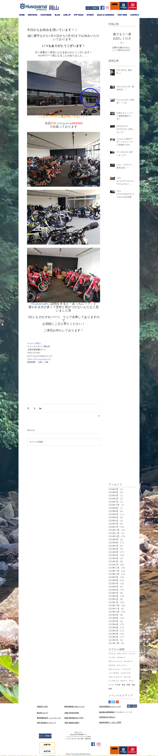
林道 (123, 685)
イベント (132, 654)
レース (111, 685)
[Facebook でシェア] (28, 408)
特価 (128, 685)
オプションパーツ (115, 661)
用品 (133, 685)
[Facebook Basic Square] (110, 702)
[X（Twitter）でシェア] (34, 408)
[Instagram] (107, 8)
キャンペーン (122, 665)
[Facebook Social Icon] (102, 8)
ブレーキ (127, 677)
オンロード (128, 661)
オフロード (121, 658)
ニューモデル (114, 673)
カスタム (112, 665)
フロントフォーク (115, 677)
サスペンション (115, 669)
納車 (110, 689)
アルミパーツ (122, 654)
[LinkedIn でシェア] (40, 408)
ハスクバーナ (125, 673)
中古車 (117, 685)
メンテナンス (114, 681)
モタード (123, 681)
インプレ (112, 658)
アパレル (112, 654)
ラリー (131, 681)
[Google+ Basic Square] (117, 702)
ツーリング (126, 669)
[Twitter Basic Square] (113, 702)
